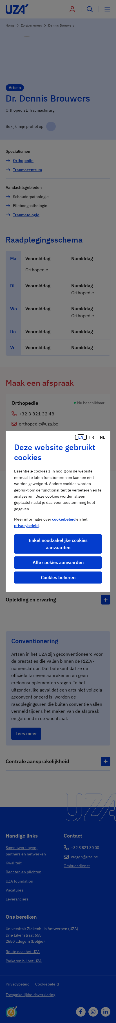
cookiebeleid (63, 519)
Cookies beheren (58, 577)
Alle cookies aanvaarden (58, 562)
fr (91, 437)
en (80, 437)
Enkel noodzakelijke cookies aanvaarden (58, 543)
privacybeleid (26, 525)
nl (102, 437)
